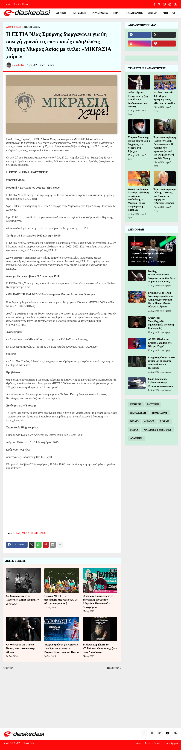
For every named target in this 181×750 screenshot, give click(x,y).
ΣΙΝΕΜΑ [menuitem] (152, 13)
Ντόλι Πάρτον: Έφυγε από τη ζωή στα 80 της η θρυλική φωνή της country (138, 99)
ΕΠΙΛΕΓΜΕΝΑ (32, 27)
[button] (173, 13)
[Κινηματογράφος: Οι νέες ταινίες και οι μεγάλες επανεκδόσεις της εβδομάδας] (137, 361)
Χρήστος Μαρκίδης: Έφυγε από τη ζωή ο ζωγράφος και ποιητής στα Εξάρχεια (139, 144)
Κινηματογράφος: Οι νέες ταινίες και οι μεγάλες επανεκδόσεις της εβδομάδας (161, 362)
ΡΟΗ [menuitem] (165, 13)
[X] (31, 545)
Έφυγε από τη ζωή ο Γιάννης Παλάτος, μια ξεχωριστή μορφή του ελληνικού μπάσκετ (165, 196)
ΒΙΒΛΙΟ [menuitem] (117, 13)
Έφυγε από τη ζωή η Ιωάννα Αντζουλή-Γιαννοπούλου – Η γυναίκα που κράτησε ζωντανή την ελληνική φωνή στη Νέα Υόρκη (165, 148)
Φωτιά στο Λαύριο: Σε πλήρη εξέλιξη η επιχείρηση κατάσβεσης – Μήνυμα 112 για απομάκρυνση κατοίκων (138, 199)
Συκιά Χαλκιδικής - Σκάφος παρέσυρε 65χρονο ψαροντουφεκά (160, 382)
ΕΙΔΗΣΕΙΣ (136, 404)
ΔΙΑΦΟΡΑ (149, 421)
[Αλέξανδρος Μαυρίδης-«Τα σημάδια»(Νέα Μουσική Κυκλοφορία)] (137, 322)
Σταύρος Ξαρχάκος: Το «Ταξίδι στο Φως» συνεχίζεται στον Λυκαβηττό (100, 648)
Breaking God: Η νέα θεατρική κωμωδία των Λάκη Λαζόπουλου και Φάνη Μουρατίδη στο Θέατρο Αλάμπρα (160, 300)
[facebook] (139, 35)
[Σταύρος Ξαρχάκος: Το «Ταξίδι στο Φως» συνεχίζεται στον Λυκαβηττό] (100, 629)
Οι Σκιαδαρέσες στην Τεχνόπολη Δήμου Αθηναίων (22, 598)
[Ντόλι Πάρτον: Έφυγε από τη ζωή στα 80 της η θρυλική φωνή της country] (139, 82)
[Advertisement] (61, 502)
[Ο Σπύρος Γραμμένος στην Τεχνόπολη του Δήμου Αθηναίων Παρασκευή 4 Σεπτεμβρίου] (100, 580)
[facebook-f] (154, 4)
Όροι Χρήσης (171, 743)
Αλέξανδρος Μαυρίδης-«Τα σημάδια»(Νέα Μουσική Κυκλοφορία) (161, 323)
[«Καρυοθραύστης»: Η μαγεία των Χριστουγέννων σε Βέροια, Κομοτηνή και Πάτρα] (61, 629)
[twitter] (159, 4)
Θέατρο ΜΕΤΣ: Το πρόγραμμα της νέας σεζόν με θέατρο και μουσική (60, 600)
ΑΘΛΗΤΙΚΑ (136, 438)
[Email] (53, 545)
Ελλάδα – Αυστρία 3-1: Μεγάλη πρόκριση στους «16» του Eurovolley (164, 97)
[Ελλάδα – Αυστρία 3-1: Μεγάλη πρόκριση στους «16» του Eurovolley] (165, 82)
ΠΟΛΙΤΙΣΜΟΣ (38, 533)
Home (7, 4)
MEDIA (134, 429)
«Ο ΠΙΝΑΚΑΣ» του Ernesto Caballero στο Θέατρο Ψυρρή (160, 343)
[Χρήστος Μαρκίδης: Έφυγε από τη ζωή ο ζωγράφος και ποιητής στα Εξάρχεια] (139, 126)
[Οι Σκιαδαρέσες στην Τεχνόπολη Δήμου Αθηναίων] (23, 580)
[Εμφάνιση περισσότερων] (60, 545)
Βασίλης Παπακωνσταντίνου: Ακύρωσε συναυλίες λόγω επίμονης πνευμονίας (161, 276)
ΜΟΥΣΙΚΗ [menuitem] (79, 13)
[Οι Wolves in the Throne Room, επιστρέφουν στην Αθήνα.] (23, 629)
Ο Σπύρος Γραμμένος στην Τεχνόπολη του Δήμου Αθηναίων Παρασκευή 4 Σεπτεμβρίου (98, 601)
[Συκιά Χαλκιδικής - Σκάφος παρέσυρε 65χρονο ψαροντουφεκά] (137, 383)
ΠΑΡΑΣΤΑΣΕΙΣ (138, 412)
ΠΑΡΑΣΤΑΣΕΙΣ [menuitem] (99, 13)
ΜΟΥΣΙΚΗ (153, 404)
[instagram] (164, 4)
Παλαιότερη (113, 668)
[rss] (175, 4)
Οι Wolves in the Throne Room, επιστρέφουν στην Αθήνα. (20, 648)
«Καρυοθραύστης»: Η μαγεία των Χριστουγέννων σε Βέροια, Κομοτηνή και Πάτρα (61, 648)
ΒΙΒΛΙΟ (134, 421)
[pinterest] (169, 4)
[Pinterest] (46, 545)
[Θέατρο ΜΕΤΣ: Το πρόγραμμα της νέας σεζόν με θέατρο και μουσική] (61, 580)
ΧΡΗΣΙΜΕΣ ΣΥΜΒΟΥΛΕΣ (157, 429)
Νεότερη (8, 668)
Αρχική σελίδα (13, 27)
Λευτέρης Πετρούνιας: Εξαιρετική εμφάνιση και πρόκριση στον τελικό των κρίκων (151, 253)
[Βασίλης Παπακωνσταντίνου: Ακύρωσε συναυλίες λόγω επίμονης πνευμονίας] (137, 275)
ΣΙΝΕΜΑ (164, 421)
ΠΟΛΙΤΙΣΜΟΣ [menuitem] (134, 13)
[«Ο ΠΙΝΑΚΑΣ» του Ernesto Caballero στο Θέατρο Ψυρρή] (137, 343)
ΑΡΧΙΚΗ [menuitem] (61, 13)
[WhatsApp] (39, 545)
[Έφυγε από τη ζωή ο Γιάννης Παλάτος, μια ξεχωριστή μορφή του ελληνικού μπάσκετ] (165, 178)
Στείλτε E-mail (21, 4)
